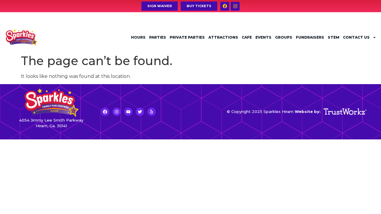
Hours (138, 37)
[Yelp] (151, 112)
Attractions (223, 37)
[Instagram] (235, 6)
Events (263, 37)
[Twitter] (140, 112)
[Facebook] (224, 6)
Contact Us (356, 37)
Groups (283, 37)
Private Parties (187, 37)
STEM (333, 37)
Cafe (247, 37)
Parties (157, 37)
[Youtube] (128, 112)
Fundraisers (310, 37)
